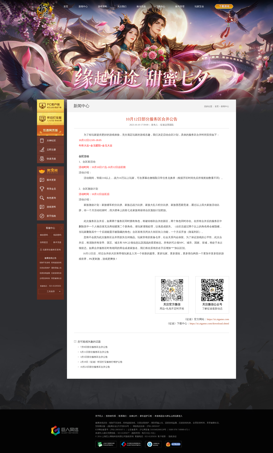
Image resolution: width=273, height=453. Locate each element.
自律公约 (133, 416)
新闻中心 (225, 106)
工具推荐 (51, 291)
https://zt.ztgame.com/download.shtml (209, 323)
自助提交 (44, 242)
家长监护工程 (146, 416)
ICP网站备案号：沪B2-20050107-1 (110, 430)
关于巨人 (99, 416)
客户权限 (162, 436)
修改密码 (44, 235)
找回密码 (57, 235)
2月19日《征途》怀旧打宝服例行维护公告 (101, 362)
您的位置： (209, 106)
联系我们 (123, 416)
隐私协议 (173, 436)
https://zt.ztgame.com (218, 319)
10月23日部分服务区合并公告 (95, 367)
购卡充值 (57, 242)
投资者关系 (111, 416)
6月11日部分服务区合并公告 (94, 352)
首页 (217, 106)
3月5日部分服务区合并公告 (94, 357)
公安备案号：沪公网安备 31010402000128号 (147, 430)
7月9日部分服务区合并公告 (94, 347)
